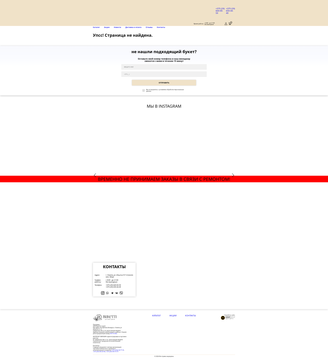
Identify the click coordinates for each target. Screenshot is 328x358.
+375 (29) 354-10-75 (112, 351)
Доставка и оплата (133, 27)
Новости (117, 27)
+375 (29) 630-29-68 (99, 351)
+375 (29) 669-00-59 (220, 10)
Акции (107, 27)
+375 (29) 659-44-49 (230, 10)
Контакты (161, 27)
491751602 (113, 333)
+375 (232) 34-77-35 (118, 350)
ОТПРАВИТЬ (164, 83)
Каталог (96, 27)
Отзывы (149, 27)
